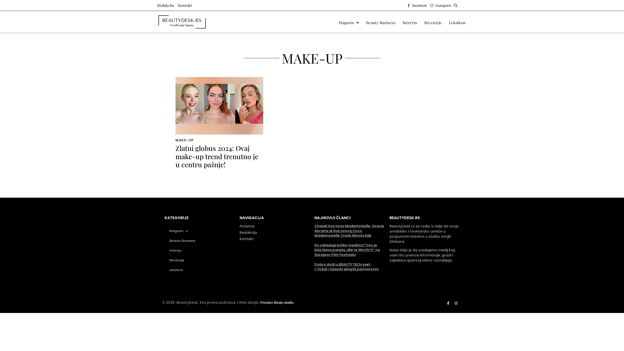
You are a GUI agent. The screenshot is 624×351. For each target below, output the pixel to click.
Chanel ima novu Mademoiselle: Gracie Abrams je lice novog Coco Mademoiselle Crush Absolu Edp (349, 231)
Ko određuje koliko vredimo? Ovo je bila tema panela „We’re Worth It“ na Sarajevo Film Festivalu (347, 250)
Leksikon (176, 270)
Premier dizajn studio (276, 302)
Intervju (175, 250)
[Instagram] (456, 303)
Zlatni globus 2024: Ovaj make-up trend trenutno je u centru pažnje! (217, 156)
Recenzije (176, 260)
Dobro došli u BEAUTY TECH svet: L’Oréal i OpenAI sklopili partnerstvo (346, 267)
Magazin (176, 231)
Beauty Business (182, 240)
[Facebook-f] (448, 303)
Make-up (185, 140)
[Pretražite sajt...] (456, 5)
